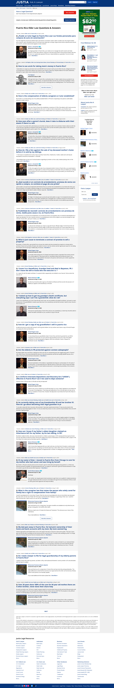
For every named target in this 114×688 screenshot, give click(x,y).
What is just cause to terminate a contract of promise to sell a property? (42, 241)
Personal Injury (60, 62)
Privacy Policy (86, 686)
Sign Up (95, 2)
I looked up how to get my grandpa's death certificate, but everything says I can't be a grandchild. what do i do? (41, 297)
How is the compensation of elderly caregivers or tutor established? (46, 96)
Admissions (80, 645)
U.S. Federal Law (21, 662)
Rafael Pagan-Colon (86, 128)
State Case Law (40, 668)
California (39, 670)
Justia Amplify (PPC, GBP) (83, 672)
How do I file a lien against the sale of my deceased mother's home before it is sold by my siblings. (45, 151)
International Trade (62, 652)
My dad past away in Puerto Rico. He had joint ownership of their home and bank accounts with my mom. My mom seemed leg (44, 528)
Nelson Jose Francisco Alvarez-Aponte (89, 139)
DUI (37, 650)
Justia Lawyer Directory (83, 666)
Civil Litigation (28, 237)
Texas (38, 676)
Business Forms (61, 668)
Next (46, 611)
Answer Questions (70, 20)
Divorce (38, 647)
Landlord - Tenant (49, 179)
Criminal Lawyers (20, 647)
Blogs (78, 654)
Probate (49, 118)
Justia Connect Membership (84, 664)
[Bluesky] (32, 686)
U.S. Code (18, 666)
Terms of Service (78, 686)
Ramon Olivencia (85, 151)
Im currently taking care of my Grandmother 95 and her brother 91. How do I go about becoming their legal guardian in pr (45, 403)
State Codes (39, 666)
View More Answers (46, 87)
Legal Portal (62, 686)
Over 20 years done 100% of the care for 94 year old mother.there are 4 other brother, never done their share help (45, 585)
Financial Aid (80, 647)
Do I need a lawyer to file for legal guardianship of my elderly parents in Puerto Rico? (46, 557)
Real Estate (59, 654)
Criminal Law (28, 428)
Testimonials (80, 676)
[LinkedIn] (22, 686)
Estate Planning (50, 62)
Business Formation (62, 643)
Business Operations (62, 645)
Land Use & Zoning (40, 118)
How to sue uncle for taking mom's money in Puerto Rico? (42, 66)
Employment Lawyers (21, 650)
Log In (89, 2)
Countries (59, 676)
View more (95, 183)
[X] (34, 686)
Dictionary (80, 643)
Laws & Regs (53, 5)
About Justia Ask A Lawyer (87, 103)
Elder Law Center (89, 96)
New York (39, 674)
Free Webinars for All (88, 43)
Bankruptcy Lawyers (21, 643)
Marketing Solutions (70, 5)
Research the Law (36, 5)
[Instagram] (28, 686)
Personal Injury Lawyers (22, 656)
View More (34, 55)
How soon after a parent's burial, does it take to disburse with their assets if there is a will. (45, 122)
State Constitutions (41, 664)
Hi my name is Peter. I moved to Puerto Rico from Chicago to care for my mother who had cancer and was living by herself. (45, 461)
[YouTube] (24, 686)
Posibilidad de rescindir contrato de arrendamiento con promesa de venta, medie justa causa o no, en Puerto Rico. (45, 212)
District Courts (19, 674)
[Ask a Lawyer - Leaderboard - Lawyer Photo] (83, 132)
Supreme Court (20, 670)
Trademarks (60, 674)
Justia (17, 8)
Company (68, 686)
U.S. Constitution (20, 664)
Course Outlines (81, 650)
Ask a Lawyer (27, 5)
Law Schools (46, 5)
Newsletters (61, 5)
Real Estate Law (34, 179)
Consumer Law (28, 347)
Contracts (27, 179)
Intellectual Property (62, 650)
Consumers (83, 106)
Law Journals (80, 652)
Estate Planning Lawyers (22, 652)
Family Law (27, 93)
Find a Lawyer (19, 5)
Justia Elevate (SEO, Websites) (84, 670)
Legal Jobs (59, 664)
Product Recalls (61, 670)
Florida (38, 672)
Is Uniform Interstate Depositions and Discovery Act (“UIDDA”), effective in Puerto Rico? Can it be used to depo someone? (43, 378)
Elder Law (27, 33)
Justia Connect (55, 686)
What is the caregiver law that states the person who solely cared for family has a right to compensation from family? (45, 491)
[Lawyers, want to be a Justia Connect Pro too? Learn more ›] (39, 46)
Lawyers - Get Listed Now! (89, 198)
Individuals (40, 641)
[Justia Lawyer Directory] (36, 686)
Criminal (39, 645)
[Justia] (22, 2)
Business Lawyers (20, 645)
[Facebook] (26, 686)
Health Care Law (49, 400)
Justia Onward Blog (82, 674)
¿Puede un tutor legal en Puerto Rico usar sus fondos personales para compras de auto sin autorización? (46, 37)
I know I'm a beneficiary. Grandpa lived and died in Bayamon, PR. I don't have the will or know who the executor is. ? (44, 269)
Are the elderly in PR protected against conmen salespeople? (43, 350)
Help (73, 686)
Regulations (19, 668)
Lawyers (83, 110)
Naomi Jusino (84, 173)
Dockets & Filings (20, 676)
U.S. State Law (41, 662)
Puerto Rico (29, 8)
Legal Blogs (60, 666)
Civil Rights (28, 62)
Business (59, 641)
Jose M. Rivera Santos (87, 162)
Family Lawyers (20, 654)
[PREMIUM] (21, 51)
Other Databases (62, 662)
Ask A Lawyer (22, 8)
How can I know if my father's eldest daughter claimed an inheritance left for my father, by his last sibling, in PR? (41, 432)
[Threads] (30, 686)
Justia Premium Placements (84, 668)
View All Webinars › (89, 75)
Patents (59, 672)
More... (17, 658)
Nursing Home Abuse (41, 62)
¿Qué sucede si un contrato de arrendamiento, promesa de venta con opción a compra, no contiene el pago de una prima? (45, 183)
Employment (60, 647)
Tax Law (59, 656)
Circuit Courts (19, 672)
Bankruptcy (39, 643)
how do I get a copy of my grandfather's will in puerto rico (42, 324)
